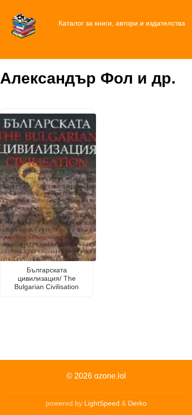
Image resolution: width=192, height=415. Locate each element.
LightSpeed (102, 403)
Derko (137, 403)
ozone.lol (110, 376)
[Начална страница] (23, 23)
